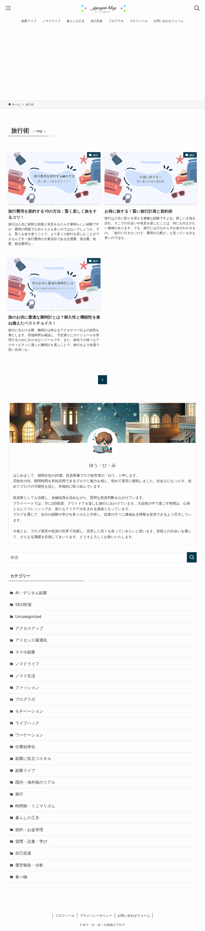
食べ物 (21, 877)
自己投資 (23, 853)
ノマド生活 (25, 675)
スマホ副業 (25, 652)
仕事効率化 (25, 746)
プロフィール (65, 915)
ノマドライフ (27, 663)
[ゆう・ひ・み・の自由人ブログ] (103, 8)
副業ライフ (25, 770)
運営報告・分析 (29, 865)
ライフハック (27, 723)
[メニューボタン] (8, 8)
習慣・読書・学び (31, 841)
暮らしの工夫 (27, 817)
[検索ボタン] (197, 8)
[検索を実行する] (192, 557)
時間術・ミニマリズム (35, 806)
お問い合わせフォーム (134, 915)
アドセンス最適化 (31, 640)
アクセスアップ (29, 628)
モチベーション (29, 711)
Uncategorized (28, 616)
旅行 (19, 794)
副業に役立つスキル (33, 758)
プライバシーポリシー (96, 915)
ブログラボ (25, 699)
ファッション (27, 687)
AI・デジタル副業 (31, 593)
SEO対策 (23, 604)
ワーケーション (29, 735)
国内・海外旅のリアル (35, 782)
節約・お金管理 (29, 829)
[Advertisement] (102, 63)
